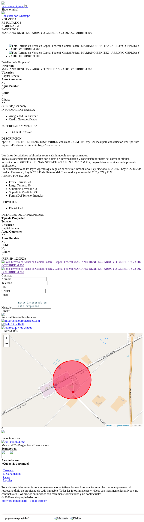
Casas (6, 477)
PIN (4, 286)
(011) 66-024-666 (14, 441)
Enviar (5, 310)
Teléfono (7, 283)
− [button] (6, 343)
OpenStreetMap (123, 425)
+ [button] (6, 338)
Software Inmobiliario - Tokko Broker (24, 500)
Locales (7, 480)
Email (5, 294)
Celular (6, 290)
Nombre (6, 279)
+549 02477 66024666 (18, 327)
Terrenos (8, 470)
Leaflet (109, 425)
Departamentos (12, 473)
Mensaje (6, 307)
